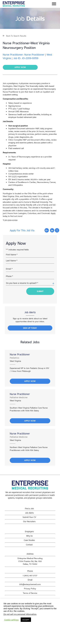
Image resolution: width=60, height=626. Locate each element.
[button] (14, 35)
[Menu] (54, 4)
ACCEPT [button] (25, 619)
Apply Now (30, 381)
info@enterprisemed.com (30, 584)
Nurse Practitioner (20, 354)
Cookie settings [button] (11, 619)
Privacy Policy (30, 588)
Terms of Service (30, 593)
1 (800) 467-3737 (30, 575)
